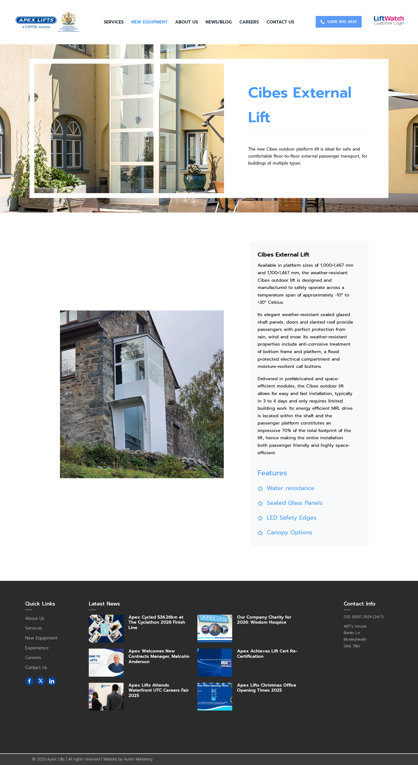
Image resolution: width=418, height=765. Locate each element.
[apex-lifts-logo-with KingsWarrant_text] (48, 13)
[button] (306, 488)
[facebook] (29, 681)
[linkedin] (51, 681)
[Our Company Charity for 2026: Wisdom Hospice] (214, 629)
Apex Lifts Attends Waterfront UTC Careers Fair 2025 (158, 690)
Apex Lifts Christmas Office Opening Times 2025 (266, 688)
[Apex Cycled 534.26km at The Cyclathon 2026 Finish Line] (106, 629)
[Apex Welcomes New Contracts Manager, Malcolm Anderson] (106, 663)
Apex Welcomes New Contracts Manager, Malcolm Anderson (158, 656)
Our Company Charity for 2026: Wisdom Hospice (264, 620)
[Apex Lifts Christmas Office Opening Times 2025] (214, 697)
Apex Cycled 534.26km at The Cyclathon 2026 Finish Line (156, 622)
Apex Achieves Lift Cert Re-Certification (267, 654)
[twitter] (40, 680)
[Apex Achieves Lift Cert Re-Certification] (214, 663)
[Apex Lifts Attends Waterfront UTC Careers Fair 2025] (106, 697)
